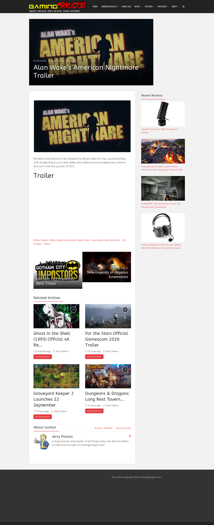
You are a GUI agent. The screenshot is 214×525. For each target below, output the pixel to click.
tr (125, 240)
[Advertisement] (163, 300)
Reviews (148, 6)
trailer (38, 244)
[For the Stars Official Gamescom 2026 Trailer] (108, 316)
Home (95, 6)
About (174, 6)
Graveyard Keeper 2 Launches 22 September (53, 399)
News (137, 6)
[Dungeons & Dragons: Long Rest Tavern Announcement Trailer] (108, 376)
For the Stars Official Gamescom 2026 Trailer (106, 339)
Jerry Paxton (57, 61)
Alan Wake (41, 240)
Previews (162, 6)
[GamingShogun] (58, 6)
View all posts (123, 428)
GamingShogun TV (109, 6)
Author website (103, 428)
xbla (47, 244)
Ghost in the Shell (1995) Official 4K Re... (51, 339)
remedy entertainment (106, 240)
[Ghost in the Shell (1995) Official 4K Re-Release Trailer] (56, 316)
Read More (44, 356)
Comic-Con (126, 6)
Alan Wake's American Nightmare (70, 240)
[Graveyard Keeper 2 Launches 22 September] (56, 376)
